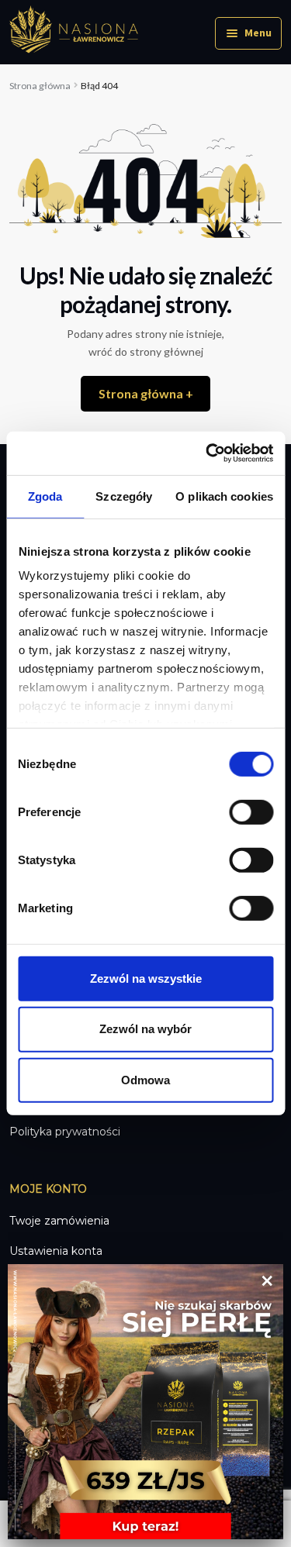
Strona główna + (146, 393)
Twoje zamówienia (59, 1221)
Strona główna (40, 85)
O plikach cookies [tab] (224, 495)
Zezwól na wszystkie (146, 977)
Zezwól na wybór (145, 1028)
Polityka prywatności (64, 1132)
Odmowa (145, 1080)
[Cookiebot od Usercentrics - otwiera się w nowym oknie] (207, 453)
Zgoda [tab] (45, 495)
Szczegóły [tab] (123, 495)
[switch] (251, 811)
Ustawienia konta (55, 1251)
